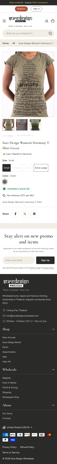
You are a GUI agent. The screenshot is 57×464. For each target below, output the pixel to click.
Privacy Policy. (48, 268)
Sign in (36, 9)
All (13, 43)
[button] (4, 3)
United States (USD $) (18, 427)
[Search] (50, 33)
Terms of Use (35, 268)
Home (5, 43)
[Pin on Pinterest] (34, 214)
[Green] (4, 181)
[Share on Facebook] (15, 214)
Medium (18, 169)
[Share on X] (25, 214)
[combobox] (28, 33)
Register (21, 9)
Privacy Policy (9, 447)
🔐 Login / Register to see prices (16, 154)
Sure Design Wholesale (22, 458)
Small (6, 167)
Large (29, 169)
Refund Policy (27, 447)
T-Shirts (10, 136)
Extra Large (41, 167)
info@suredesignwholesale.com (22, 315)
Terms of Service (10, 452)
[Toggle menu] (4, 21)
